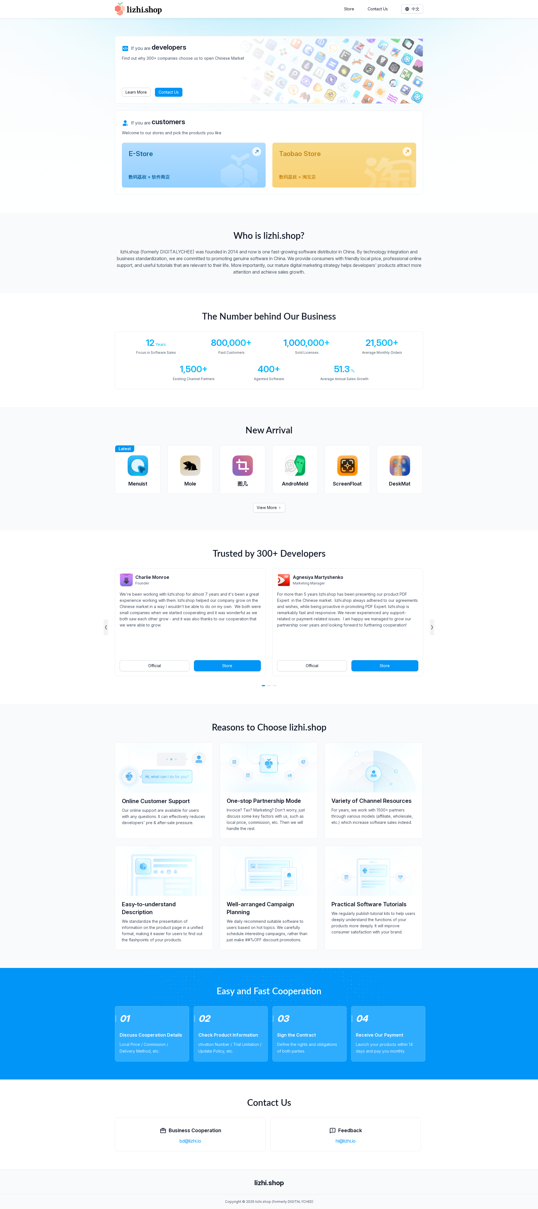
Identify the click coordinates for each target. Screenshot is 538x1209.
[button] (106, 627)
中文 (415, 8)
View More (267, 507)
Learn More (136, 92)
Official (154, 665)
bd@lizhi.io (190, 1141)
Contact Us (378, 8)
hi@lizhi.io (346, 1141)
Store (349, 8)
